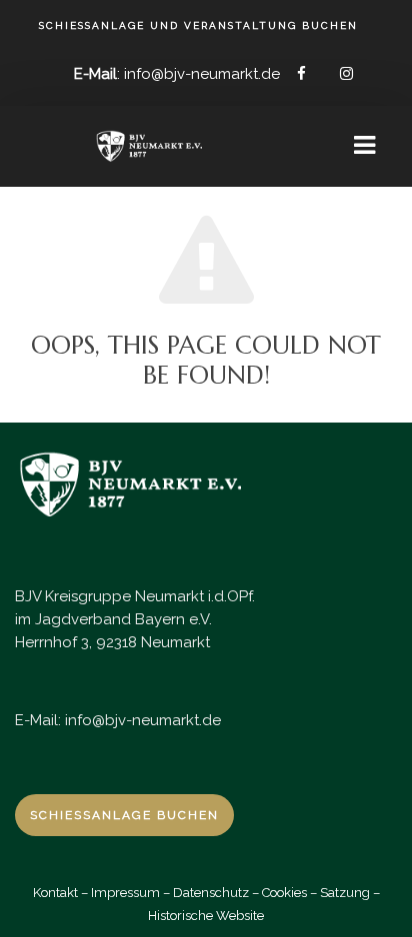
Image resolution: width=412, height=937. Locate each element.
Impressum (125, 892)
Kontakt (55, 892)
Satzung (345, 892)
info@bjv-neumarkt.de (143, 720)
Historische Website (206, 915)
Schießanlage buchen (124, 815)
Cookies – (289, 892)
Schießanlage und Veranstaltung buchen (198, 26)
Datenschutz (211, 892)
